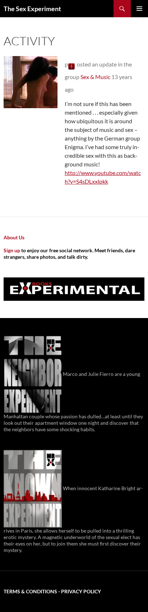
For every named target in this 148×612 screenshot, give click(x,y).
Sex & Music (95, 76)
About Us (14, 237)
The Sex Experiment (32, 9)
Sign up (12, 250)
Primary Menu (139, 8)
